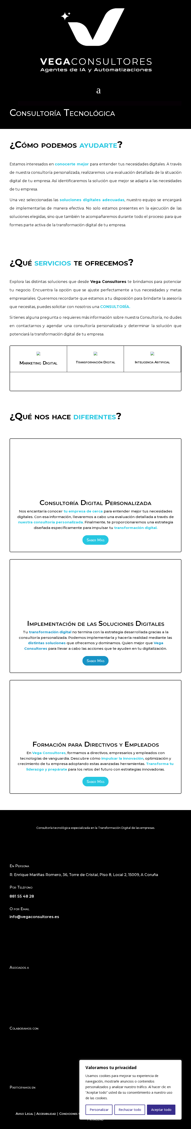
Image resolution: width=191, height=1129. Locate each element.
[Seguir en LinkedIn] (32, 926)
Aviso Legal (24, 1114)
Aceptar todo (161, 1109)
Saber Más (95, 540)
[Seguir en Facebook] (13, 926)
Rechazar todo (130, 1109)
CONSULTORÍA (114, 307)
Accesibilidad (46, 1114)
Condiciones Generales (76, 1114)
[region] (130, 1090)
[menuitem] (98, 90)
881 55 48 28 (22, 896)
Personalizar (99, 1109)
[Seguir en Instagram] (22, 926)
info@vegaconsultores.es (34, 917)
